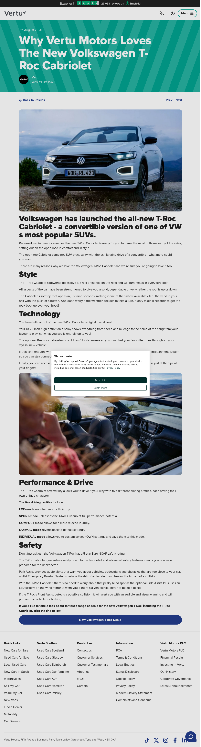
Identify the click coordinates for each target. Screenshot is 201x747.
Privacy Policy (113, 367)
